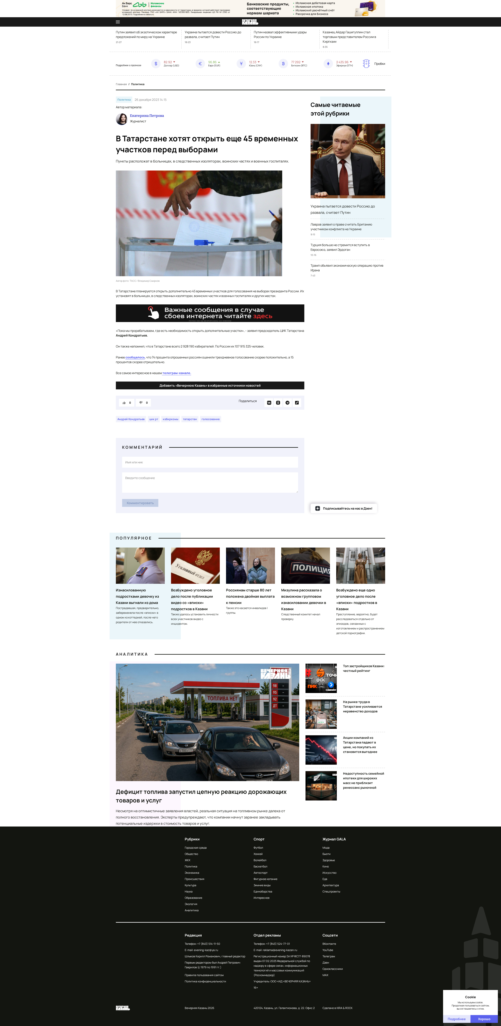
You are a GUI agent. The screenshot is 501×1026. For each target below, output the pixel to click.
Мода (326, 847)
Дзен (326, 962)
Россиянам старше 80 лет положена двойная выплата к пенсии (250, 596)
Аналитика (132, 654)
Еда (325, 879)
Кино (326, 866)
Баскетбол (260, 866)
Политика (137, 84)
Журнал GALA (334, 839)
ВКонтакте (329, 944)
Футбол (258, 847)
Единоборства (263, 891)
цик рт (153, 419)
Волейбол (260, 860)
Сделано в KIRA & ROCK (337, 1008)
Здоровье (329, 860)
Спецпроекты (331, 891)
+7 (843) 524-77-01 (278, 944)
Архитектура (331, 885)
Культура (190, 885)
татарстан (190, 419)
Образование (193, 898)
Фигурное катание (265, 879)
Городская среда (196, 847)
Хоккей (258, 854)
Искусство (329, 872)
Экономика (192, 872)
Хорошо (484, 1019)
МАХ (325, 975)
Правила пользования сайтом (204, 975)
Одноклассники (333, 969)
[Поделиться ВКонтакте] (268, 402)
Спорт (259, 839)
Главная (121, 84)
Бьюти (327, 854)
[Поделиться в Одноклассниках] (278, 402)
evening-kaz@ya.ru (206, 950)
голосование (211, 419)
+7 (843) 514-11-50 (208, 944)
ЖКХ (187, 860)
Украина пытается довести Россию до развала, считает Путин (213, 34)
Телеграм (329, 956)
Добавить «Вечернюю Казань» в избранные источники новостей (210, 385)
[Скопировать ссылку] (297, 402)
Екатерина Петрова (147, 116)
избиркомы (170, 419)
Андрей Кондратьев (131, 419)
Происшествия (194, 879)
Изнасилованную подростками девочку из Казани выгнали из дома (137, 596)
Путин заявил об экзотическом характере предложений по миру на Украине (146, 34)
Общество (191, 854)
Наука (189, 891)
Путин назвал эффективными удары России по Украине (280, 34)
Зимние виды (262, 885)
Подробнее (457, 1019)
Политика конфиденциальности (205, 981)
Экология (191, 904)
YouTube (328, 950)
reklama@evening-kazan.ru (280, 950)
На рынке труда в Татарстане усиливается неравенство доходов (362, 706)
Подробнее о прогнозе (128, 65)
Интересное (261, 898)
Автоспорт (261, 872)
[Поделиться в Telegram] (287, 402)
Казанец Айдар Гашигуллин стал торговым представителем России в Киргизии (349, 37)
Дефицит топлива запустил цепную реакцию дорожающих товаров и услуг (201, 796)
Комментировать (140, 503)
